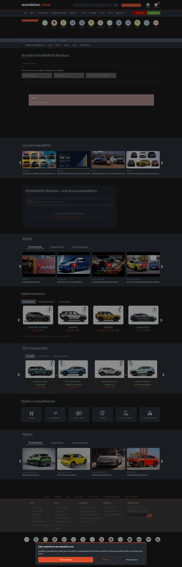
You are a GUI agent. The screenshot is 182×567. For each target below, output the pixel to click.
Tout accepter (65, 560)
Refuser (106, 560)
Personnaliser (132, 560)
